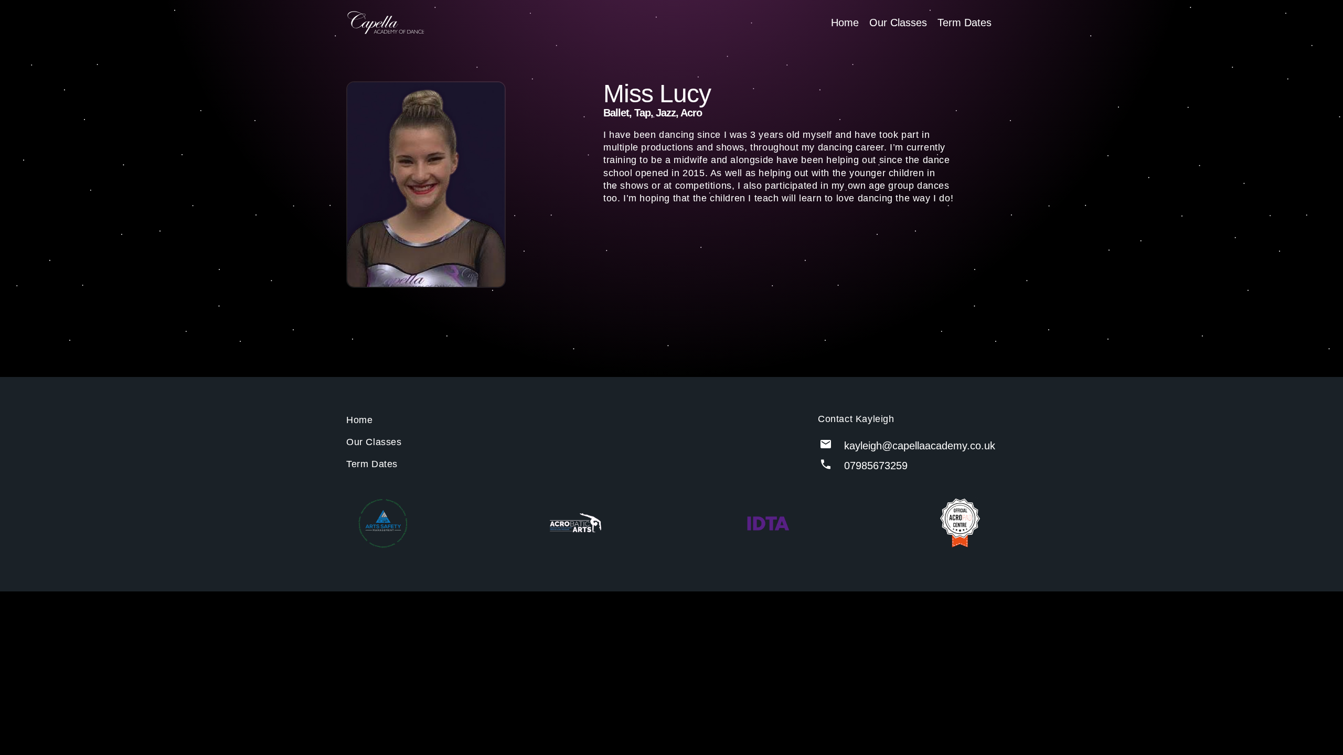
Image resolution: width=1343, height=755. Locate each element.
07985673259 (876, 465)
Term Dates (964, 22)
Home (845, 22)
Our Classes (898, 22)
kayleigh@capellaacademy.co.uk (919, 445)
